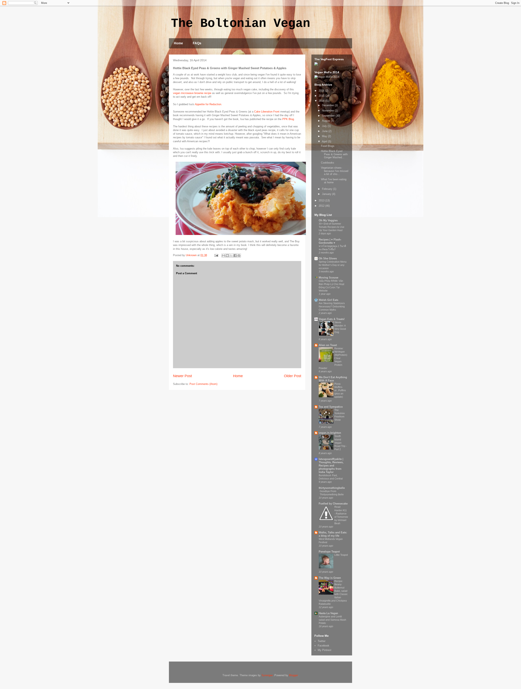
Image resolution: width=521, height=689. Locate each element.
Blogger (293, 675)
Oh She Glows (328, 258)
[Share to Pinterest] (239, 255)
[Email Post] (216, 255)
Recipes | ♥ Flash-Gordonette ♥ (330, 241)
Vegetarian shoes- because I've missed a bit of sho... (334, 171)
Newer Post (182, 376)
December (328, 105)
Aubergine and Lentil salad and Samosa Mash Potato (332, 620)
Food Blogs (327, 145)
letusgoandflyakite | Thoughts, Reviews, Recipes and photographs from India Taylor (331, 466)
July (325, 126)
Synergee (267, 675)
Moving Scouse (328, 277)
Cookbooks (327, 162)
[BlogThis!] (227, 255)
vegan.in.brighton (330, 432)
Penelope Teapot (329, 551)
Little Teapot (341, 555)
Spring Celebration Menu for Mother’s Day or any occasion (333, 265)
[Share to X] (231, 255)
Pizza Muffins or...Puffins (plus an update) (340, 390)
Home (178, 43)
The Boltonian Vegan (240, 24)
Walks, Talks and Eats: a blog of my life (333, 534)
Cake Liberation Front (266, 111)
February (327, 188)
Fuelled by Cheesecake (333, 503)
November (328, 110)
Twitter (321, 641)
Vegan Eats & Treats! (332, 319)
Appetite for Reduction (208, 104)
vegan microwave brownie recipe (192, 93)
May (325, 136)
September (329, 115)
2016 (322, 90)
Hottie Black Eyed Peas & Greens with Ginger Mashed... (334, 154)
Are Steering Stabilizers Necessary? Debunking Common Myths (332, 306)
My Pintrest (324, 650)
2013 (322, 200)
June (325, 131)
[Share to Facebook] (235, 255)
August (326, 120)
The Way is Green (330, 577)
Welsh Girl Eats (328, 299)
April (325, 141)
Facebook (323, 645)
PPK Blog (288, 119)
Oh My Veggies (328, 220)
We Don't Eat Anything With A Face (333, 379)
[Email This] (223, 255)
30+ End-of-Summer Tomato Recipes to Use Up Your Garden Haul (331, 227)
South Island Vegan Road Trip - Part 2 (340, 443)
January (327, 193)
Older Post (292, 376)
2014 (322, 100)
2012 (322, 205)
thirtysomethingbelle (332, 487)
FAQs (197, 43)
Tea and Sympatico (331, 406)
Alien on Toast (328, 345)
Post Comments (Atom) (203, 383)
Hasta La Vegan (328, 613)
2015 (322, 95)
